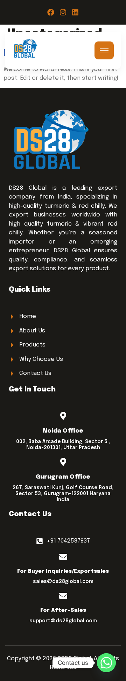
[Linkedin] (75, 12)
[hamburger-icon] (104, 50)
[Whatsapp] (106, 662)
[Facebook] (50, 12)
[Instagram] (62, 12)
